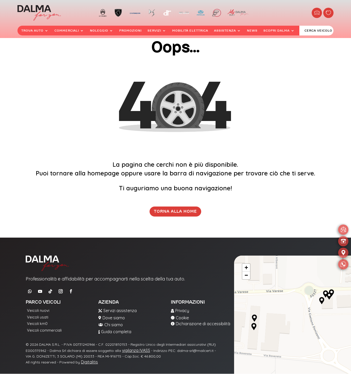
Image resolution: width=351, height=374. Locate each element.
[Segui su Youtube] (40, 291)
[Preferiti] (328, 13)
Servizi (154, 30)
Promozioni (130, 30)
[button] (254, 318)
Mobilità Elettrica (190, 30)
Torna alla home (175, 211)
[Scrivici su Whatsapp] (343, 264)
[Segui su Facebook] (71, 291)
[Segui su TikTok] (50, 291)
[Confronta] (317, 13)
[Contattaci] (343, 230)
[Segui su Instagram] (61, 291)
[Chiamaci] (343, 241)
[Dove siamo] (343, 253)
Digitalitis (89, 361)
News (252, 30)
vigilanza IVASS (136, 350)
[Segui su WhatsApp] (30, 291)
